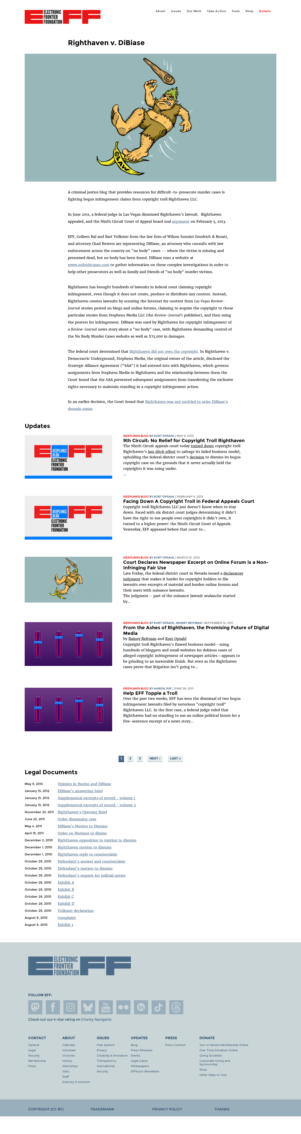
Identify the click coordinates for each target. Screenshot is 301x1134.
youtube (106, 1007)
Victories (68, 1055)
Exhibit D (66, 903)
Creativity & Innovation (112, 1055)
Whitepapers (140, 1066)
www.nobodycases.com (88, 265)
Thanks (221, 1109)
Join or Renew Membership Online (223, 1044)
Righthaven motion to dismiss (84, 847)
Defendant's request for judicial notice (92, 875)
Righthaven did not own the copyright (164, 351)
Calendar (68, 1044)
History (67, 1060)
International (106, 1066)
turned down (202, 446)
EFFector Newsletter (145, 1071)
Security (33, 1055)
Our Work (194, 11)
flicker (123, 1007)
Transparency (106, 1060)
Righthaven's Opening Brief (82, 812)
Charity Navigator (96, 1019)
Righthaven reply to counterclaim (87, 854)
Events (135, 1055)
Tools (236, 11)
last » (175, 758)
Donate (265, 11)
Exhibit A (66, 882)
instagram (70, 1007)
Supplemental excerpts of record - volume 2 (97, 805)
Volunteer (69, 1050)
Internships (70, 1066)
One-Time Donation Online (218, 1050)
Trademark (102, 1109)
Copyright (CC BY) (45, 1109)
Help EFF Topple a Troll (150, 693)
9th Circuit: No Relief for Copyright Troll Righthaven (184, 440)
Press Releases (141, 1050)
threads (176, 1007)
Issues (176, 11)
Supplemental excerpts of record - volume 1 (96, 798)
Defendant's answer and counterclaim (91, 861)
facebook (53, 1007)
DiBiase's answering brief (80, 791)
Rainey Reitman (142, 638)
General (33, 1044)
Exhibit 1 (65, 925)
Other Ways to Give (213, 1074)
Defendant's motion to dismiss (85, 868)
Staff (65, 1076)
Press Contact (175, 1044)
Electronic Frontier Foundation (62, 19)
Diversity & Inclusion (76, 1081)
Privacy (102, 1050)
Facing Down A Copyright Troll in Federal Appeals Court (188, 501)
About (160, 11)
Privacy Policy (167, 1109)
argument (181, 221)
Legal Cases (139, 1060)
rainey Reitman (189, 623)
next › (155, 758)
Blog (134, 1044)
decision (197, 457)
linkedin (141, 1007)
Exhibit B (66, 889)
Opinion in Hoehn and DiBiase (84, 784)
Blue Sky (88, 1007)
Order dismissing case (77, 819)
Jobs (65, 1071)
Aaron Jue (162, 688)
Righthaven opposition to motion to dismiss (97, 840)
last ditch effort (162, 451)
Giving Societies (210, 1055)
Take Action (216, 11)
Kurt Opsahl (175, 638)
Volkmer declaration (76, 910)
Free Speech (106, 1044)
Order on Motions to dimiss (82, 833)
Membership (37, 1060)
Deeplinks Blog (136, 435)
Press (32, 1066)
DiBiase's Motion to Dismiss (83, 826)
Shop (249, 11)
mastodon (35, 1007)
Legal (32, 1050)
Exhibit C (66, 896)
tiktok (159, 1007)
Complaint (67, 917)
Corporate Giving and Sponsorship (214, 1062)
